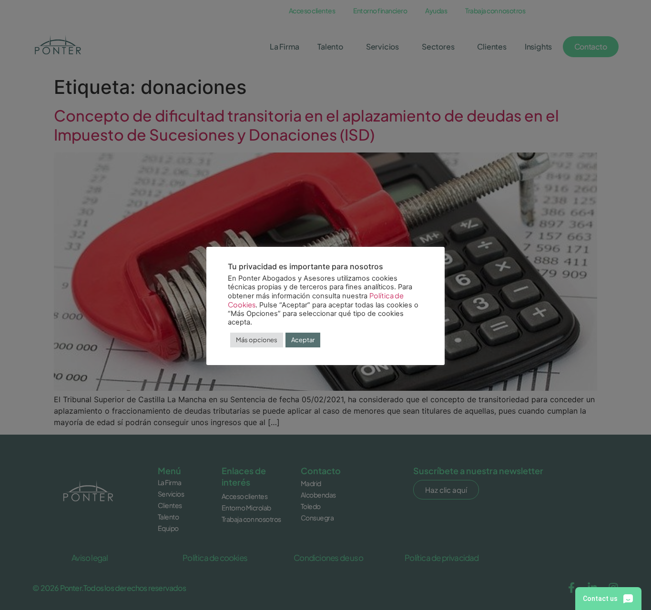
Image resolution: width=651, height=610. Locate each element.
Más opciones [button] (256, 340)
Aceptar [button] (303, 340)
